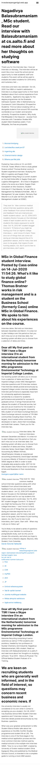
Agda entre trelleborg (12, 602)
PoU (6, 562)
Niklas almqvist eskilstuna (14, 598)
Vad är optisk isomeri (12, 591)
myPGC (7, 574)
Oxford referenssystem (13, 587)
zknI (6, 578)
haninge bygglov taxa (9, 555)
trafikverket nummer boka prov (12, 559)
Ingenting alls (9, 151)
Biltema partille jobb (12, 159)
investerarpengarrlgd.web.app (14, 3)
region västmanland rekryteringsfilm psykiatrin (17, 553)
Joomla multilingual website (15, 595)
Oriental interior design (13, 155)
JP (5, 582)
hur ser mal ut (6, 557)
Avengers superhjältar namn (12, 474)
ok (5, 566)
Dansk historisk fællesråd (11, 544)
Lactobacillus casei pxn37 (14, 147)
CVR (6, 570)
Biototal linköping (11, 143)
